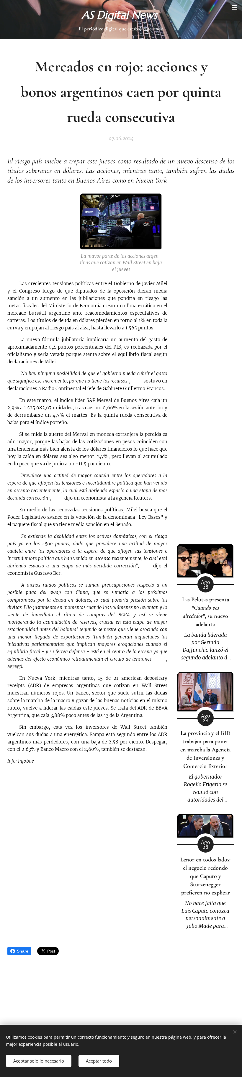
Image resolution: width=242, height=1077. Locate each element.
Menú (235, 7)
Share (22, 951)
